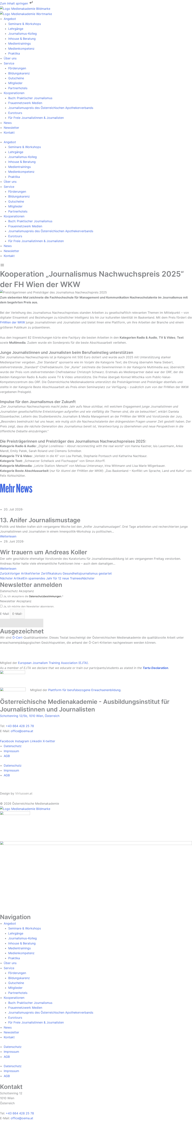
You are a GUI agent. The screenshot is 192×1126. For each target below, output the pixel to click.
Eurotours (15, 113)
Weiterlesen (8, 536)
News (8, 123)
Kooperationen (14, 93)
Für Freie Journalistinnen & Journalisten (36, 118)
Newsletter (11, 127)
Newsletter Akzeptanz (16, 601)
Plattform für (57, 690)
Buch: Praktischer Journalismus (30, 98)
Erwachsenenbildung (106, 690)
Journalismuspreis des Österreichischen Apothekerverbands (50, 108)
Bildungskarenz (19, 73)
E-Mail (5, 614)
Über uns (10, 58)
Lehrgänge (15, 29)
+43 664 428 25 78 (20, 726)
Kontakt (9, 132)
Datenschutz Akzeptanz (17, 591)
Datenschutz (13, 746)
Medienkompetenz (21, 48)
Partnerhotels (17, 88)
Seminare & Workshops (24, 24)
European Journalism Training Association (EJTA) (53, 663)
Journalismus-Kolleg (22, 33)
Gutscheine (16, 78)
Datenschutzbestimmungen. (45, 596)
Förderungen (17, 68)
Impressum (11, 751)
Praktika (14, 53)
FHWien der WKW (12, 322)
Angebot (10, 19)
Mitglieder (15, 83)
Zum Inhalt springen (14, 3)
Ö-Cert (17, 637)
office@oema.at (22, 731)
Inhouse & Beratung (22, 38)
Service (9, 63)
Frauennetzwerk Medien (25, 103)
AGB (7, 756)
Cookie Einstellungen (15, 787)
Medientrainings (19, 43)
